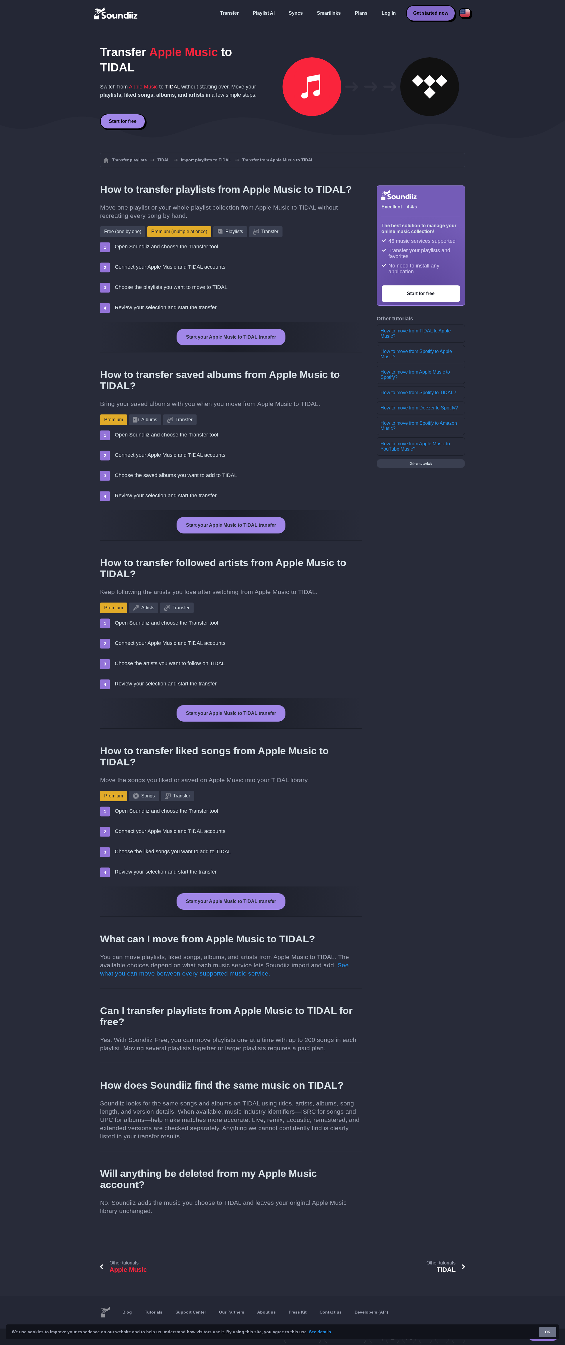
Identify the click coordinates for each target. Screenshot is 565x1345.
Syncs (296, 13)
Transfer (229, 13)
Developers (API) (371, 1312)
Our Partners (231, 1312)
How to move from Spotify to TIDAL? (418, 392)
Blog (127, 1312)
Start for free (123, 121)
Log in (389, 13)
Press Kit (298, 1312)
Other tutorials (421, 463)
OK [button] (547, 1332)
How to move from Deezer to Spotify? (419, 407)
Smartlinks (329, 13)
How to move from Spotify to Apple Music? (416, 354)
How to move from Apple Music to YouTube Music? (415, 446)
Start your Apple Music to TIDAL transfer (231, 336)
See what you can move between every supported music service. (224, 969)
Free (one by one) (122, 231)
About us (266, 1312)
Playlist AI (264, 13)
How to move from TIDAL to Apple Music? (415, 333)
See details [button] (320, 1331)
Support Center (190, 1312)
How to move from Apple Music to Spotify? (415, 374)
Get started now (430, 13)
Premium (113, 419)
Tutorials (153, 1312)
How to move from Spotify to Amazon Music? (418, 426)
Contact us (331, 1312)
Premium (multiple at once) (179, 231)
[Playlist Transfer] (116, 13)
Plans (361, 13)
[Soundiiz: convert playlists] (105, 1312)
